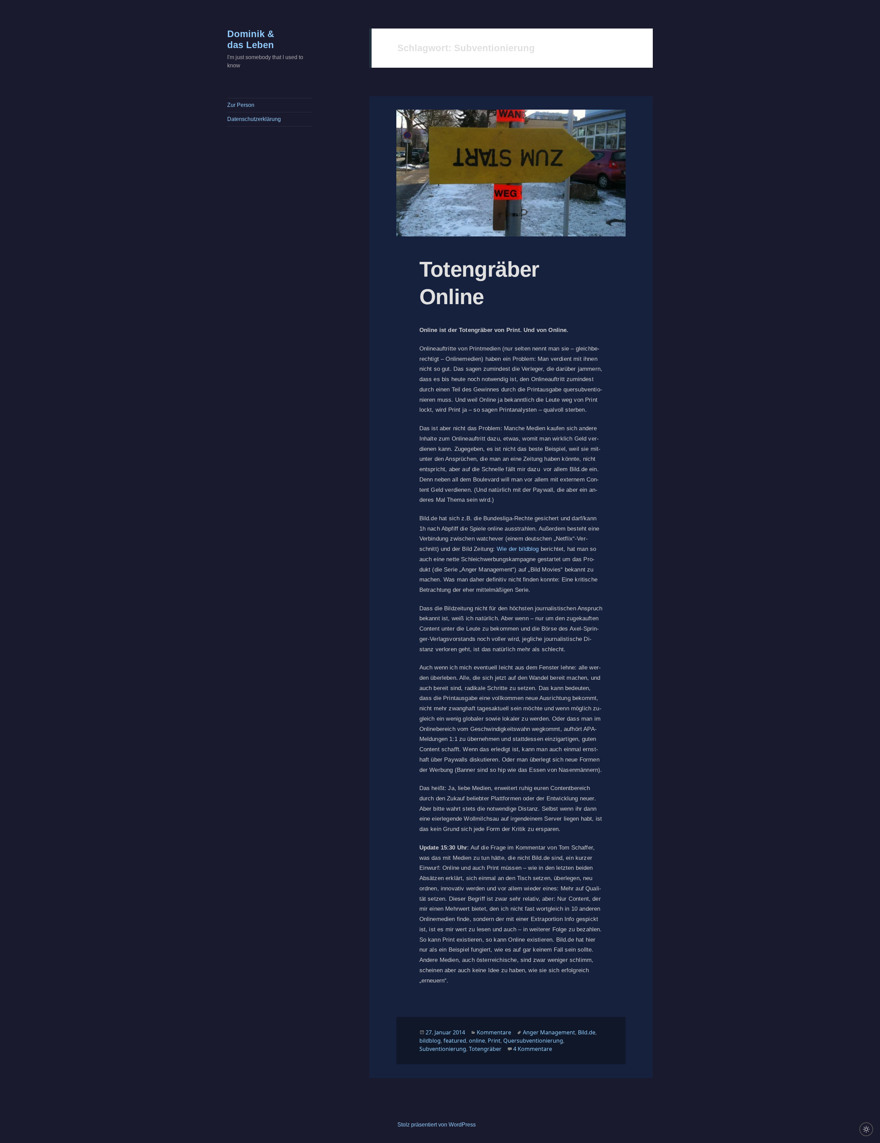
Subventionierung (442, 1049)
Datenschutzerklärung (254, 119)
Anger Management (549, 1032)
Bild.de (586, 1032)
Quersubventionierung (533, 1040)
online (477, 1040)
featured (454, 1040)
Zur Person (240, 105)
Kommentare (494, 1032)
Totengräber (485, 1049)
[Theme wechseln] (866, 1129)
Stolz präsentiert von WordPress (436, 1125)
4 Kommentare (532, 1049)
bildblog (430, 1040)
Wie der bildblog (518, 549)
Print (494, 1040)
